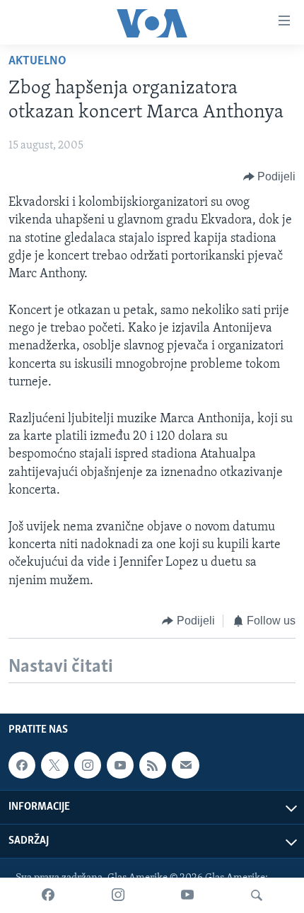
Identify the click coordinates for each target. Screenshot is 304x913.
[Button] (269, 177)
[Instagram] (118, 895)
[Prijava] (185, 765)
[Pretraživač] (256, 895)
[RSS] (152, 765)
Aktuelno (37, 61)
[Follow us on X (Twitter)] (54, 765)
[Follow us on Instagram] (87, 765)
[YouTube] (187, 895)
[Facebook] (48, 895)
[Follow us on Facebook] (21, 765)
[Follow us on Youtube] (120, 765)
